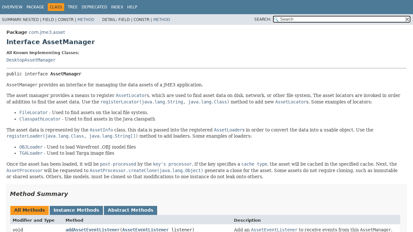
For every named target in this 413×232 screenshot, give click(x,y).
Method (85, 19)
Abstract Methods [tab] (130, 210)
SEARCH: (262, 19)
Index (117, 7)
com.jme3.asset (47, 32)
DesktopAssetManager (30, 60)
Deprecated (94, 7)
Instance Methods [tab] (76, 210)
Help (132, 7)
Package (35, 7)
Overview (12, 7)
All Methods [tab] (29, 210)
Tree (73, 7)
